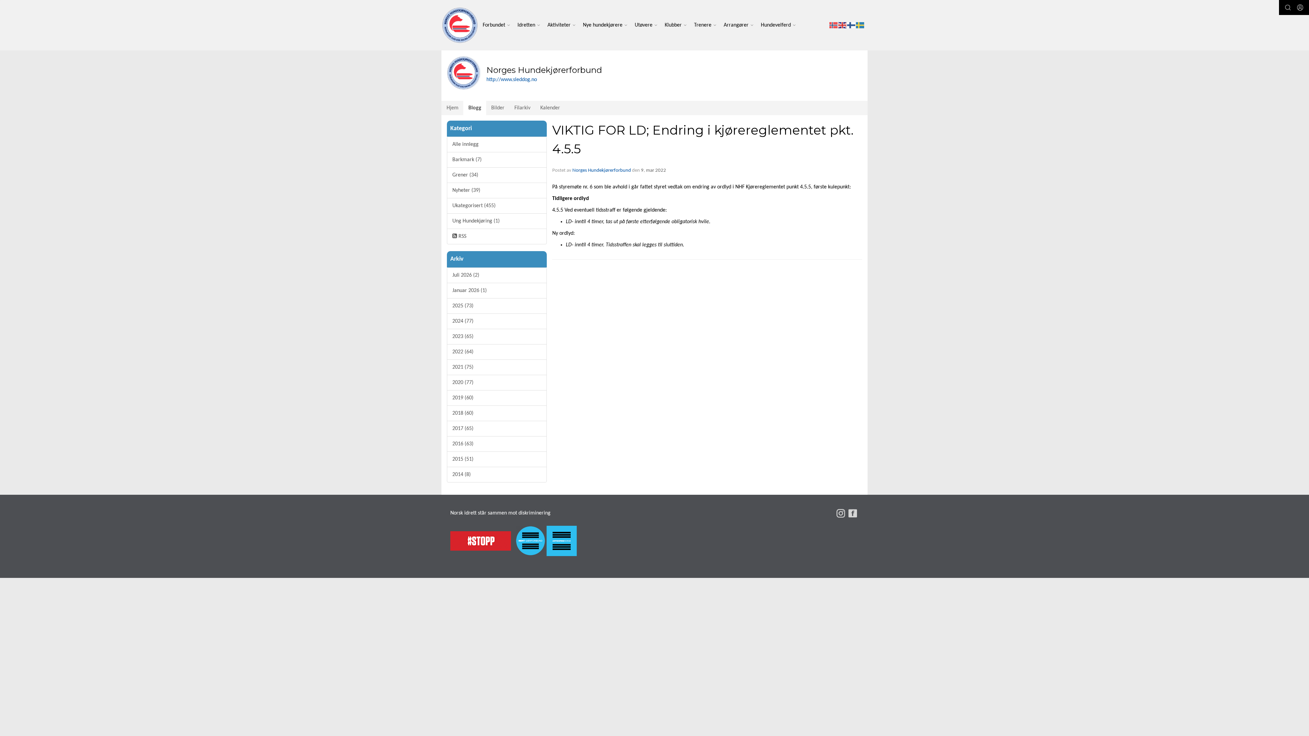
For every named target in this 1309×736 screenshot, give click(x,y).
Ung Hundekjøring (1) (476, 221)
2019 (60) (462, 398)
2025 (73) (462, 306)
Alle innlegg (465, 144)
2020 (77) (462, 382)
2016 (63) (462, 444)
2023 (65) (462, 336)
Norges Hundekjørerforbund (601, 170)
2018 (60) (462, 413)
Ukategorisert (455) (474, 206)
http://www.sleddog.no (511, 79)
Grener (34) (465, 175)
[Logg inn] (1300, 7)
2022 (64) (462, 352)
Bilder (498, 108)
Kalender (550, 108)
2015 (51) (462, 459)
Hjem (452, 108)
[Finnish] (851, 25)
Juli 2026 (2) (465, 275)
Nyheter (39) (466, 190)
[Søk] (1288, 7)
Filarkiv (522, 108)
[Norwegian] (833, 25)
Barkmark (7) (467, 160)
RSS (461, 236)
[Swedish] (860, 25)
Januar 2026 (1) (469, 290)
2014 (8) (461, 474)
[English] (842, 25)
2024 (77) (462, 321)
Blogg (474, 108)
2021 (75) (462, 367)
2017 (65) (462, 428)
